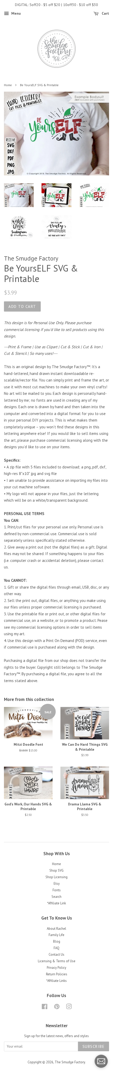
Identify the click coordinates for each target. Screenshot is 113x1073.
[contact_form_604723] (101, 1061)
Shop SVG (56, 870)
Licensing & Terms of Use (56, 961)
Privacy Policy (56, 967)
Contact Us (56, 954)
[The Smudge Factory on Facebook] (45, 1007)
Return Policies (56, 974)
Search (56, 896)
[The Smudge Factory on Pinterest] (57, 1007)
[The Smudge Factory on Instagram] (69, 1007)
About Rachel (56, 928)
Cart (105, 13)
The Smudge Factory (70, 1062)
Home (8, 85)
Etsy (57, 883)
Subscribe (94, 1046)
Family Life (56, 935)
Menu (15, 13)
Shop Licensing (56, 877)
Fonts (57, 890)
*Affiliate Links (56, 980)
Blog (56, 941)
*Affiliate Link (56, 903)
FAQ (56, 948)
